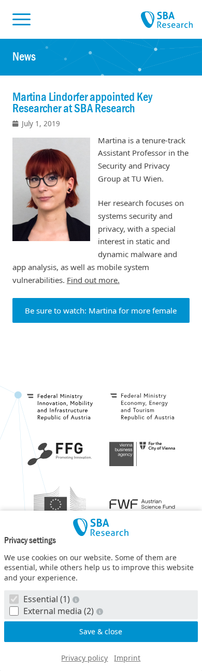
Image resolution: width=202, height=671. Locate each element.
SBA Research (167, 20)
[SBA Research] (101, 527)
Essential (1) (46, 599)
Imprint (127, 658)
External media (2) (58, 611)
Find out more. (93, 280)
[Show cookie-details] (77, 599)
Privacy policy (84, 658)
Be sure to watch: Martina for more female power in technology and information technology (101, 314)
